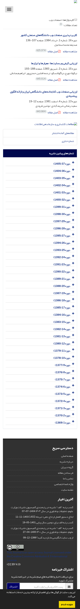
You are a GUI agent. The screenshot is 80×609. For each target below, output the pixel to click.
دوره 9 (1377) (62, 365)
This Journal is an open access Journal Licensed (35, 552)
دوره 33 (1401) (61, 192)
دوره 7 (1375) (62, 379)
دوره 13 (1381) (61, 336)
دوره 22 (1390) (61, 271)
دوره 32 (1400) (61, 199)
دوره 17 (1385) (61, 307)
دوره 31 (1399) (61, 207)
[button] (66, 596)
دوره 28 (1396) (61, 228)
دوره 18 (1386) (61, 300)
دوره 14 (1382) (61, 329)
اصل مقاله (47, 51)
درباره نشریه (66, 461)
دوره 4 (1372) (62, 401)
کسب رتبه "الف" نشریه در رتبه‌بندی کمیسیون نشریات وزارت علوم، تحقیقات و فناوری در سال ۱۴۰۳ (42, 509)
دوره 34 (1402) (61, 185)
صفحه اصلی (67, 456)
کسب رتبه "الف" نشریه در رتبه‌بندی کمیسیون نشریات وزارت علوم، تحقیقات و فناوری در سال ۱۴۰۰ (42, 530)
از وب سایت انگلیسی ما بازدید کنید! (55, 537)
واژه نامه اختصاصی (63, 484)
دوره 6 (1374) (62, 386)
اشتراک (13, 586)
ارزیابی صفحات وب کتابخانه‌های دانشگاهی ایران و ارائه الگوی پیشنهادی (43, 94)
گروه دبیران (67, 467)
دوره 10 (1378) (61, 358)
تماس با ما (68, 478)
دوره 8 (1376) (62, 372)
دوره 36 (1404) (61, 171)
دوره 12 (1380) (61, 343)
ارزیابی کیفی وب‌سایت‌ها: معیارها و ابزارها (54, 63)
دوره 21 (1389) (61, 278)
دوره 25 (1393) (61, 250)
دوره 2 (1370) (62, 415)
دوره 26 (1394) (61, 243)
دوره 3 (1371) (62, 408)
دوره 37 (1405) (61, 163)
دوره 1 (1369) (62, 422)
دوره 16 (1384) (61, 314)
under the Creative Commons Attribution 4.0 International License (39, 556)
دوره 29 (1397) (61, 221)
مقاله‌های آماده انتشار (63, 133)
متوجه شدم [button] (67, 604)
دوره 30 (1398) (61, 214)
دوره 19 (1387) (61, 293)
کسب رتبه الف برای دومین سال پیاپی (54, 522)
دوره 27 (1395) (61, 235)
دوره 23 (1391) (61, 264)
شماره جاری (68, 141)
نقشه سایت (67, 489)
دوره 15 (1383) (61, 322)
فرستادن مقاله (65, 472)
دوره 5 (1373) (62, 394)
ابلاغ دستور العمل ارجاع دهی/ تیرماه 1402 (51, 516)
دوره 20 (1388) (61, 286)
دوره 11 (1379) (61, 350)
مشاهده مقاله (70, 51)
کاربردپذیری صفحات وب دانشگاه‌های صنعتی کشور (49, 35)
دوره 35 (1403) (61, 178)
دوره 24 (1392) (61, 257)
